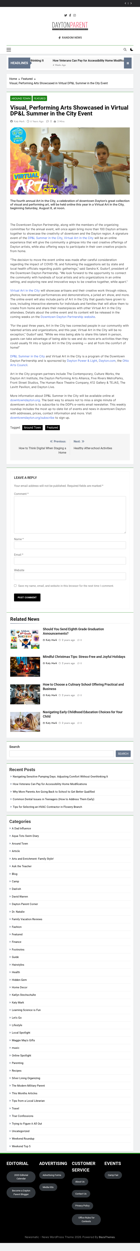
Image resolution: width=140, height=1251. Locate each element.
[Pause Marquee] (128, 63)
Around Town (20, 98)
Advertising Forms (52, 1175)
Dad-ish (16, 889)
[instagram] (74, 15)
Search (14, 747)
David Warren (20, 896)
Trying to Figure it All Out (27, 1123)
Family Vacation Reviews (27, 919)
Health (16, 972)
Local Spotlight (21, 1032)
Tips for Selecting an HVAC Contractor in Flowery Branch (47, 807)
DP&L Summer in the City (45, 238)
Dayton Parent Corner (25, 904)
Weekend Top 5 (21, 1146)
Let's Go (17, 1017)
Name (19, 539)
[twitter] (65, 15)
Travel (15, 1108)
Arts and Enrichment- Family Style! (33, 858)
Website (19, 570)
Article (16, 851)
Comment (21, 494)
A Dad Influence (21, 828)
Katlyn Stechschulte (24, 995)
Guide (15, 957)
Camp (15, 881)
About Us (80, 1181)
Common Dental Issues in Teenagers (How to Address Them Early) (73, 3)
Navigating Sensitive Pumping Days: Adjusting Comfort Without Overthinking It (60, 776)
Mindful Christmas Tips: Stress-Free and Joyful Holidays (84, 657)
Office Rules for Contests (86, 1219)
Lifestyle (17, 1025)
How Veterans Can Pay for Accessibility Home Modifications (78, 60)
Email (18, 554)
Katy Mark (19, 121)
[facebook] (70, 15)
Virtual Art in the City (79, 238)
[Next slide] (131, 3)
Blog (14, 874)
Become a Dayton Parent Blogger (21, 1192)
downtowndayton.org (25, 400)
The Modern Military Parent (28, 1085)
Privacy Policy (82, 1205)
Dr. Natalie (18, 911)
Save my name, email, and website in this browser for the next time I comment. (66, 586)
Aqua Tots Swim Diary (25, 836)
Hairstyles (18, 964)
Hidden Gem (19, 980)
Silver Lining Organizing (26, 1078)
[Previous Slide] (125, 3)
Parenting (17, 1063)
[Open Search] (125, 49)
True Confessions (22, 1116)
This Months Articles (24, 1093)
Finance (16, 942)
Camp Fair (113, 1175)
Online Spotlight (21, 1055)
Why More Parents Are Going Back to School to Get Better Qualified (54, 791)
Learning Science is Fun (26, 1010)
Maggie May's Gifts (23, 1040)
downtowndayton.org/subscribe (32, 417)
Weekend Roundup (23, 1138)
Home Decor (19, 987)
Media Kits (48, 1187)
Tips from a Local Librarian (28, 1100)
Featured (40, 98)
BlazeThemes (107, 1237)
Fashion (17, 927)
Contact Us (81, 1193)
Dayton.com (107, 360)
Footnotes (18, 949)
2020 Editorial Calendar (21, 1177)
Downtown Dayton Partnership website (68, 317)
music (15, 1048)
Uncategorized (20, 1131)
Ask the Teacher (22, 866)
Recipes (17, 1070)
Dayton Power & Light (82, 360)
